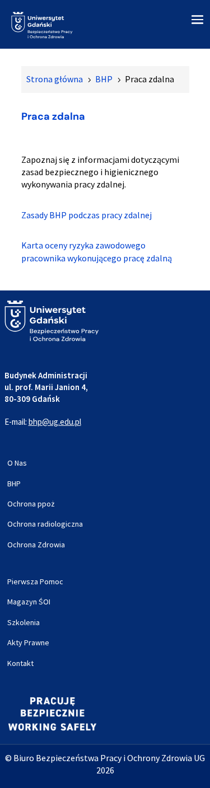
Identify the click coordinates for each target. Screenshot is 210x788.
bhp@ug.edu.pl (55, 421)
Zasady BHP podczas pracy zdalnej (86, 215)
